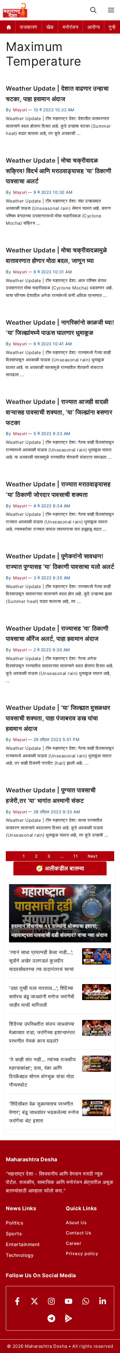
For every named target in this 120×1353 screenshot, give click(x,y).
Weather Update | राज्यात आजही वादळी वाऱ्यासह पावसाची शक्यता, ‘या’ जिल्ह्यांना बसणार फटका (59, 412)
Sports (14, 1233)
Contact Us (78, 1233)
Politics (14, 1223)
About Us (76, 1222)
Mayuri (20, 109)
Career (73, 1243)
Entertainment (23, 1244)
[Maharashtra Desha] (15, 10)
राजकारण (28, 27)
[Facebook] (17, 1301)
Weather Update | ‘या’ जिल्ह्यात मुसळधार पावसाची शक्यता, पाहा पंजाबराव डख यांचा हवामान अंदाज (58, 718)
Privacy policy (82, 1253)
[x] (34, 1301)
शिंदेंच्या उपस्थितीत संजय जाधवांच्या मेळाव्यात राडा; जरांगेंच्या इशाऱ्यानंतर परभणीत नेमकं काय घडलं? (42, 1032)
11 (75, 856)
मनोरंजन (71, 27)
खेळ (50, 27)
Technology (19, 1255)
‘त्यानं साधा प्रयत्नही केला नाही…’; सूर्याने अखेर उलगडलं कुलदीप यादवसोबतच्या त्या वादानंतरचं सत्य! (41, 960)
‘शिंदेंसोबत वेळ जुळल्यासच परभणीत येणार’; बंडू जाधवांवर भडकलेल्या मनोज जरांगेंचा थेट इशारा (44, 1112)
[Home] (8, 27)
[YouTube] (68, 1301)
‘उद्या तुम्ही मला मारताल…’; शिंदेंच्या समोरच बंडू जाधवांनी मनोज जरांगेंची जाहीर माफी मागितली (42, 996)
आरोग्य (93, 27)
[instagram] (51, 1301)
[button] (93, 10)
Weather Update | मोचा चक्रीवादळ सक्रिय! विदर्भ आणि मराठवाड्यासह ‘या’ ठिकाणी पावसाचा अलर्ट (58, 171)
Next (92, 856)
